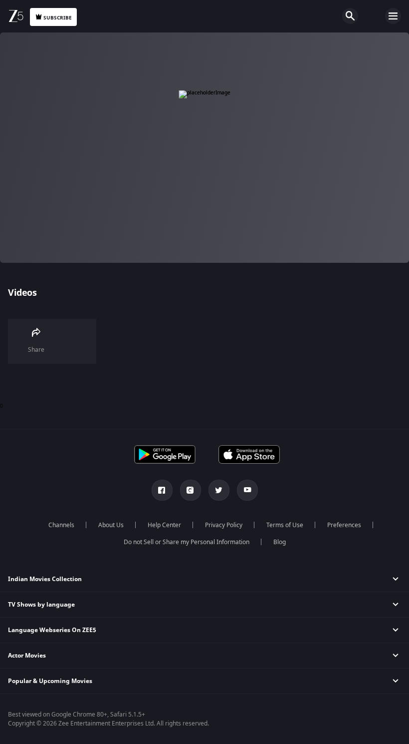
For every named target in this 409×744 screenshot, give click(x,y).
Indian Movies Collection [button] (45, 579)
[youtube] (247, 490)
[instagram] (190, 490)
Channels (61, 525)
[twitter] (218, 490)
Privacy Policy (223, 525)
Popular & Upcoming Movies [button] (50, 681)
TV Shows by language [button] (41, 604)
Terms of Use (284, 525)
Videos (22, 293)
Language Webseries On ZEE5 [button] (52, 630)
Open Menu (393, 16)
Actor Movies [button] (27, 655)
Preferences (344, 525)
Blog (279, 542)
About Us (111, 525)
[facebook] (162, 490)
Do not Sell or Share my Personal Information (186, 542)
